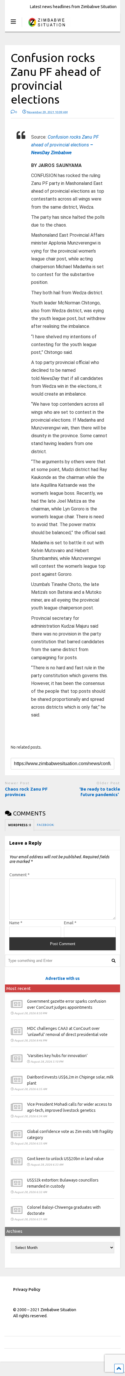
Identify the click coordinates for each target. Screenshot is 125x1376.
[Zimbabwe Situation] (46, 27)
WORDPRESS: (19, 825)
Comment (19, 874)
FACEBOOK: (46, 824)
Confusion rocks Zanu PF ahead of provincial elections (65, 144)
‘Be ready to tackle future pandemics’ (99, 792)
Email (70, 923)
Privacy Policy (26, 1289)
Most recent (18, 988)
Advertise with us (62, 978)
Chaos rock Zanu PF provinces (26, 792)
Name (15, 923)
